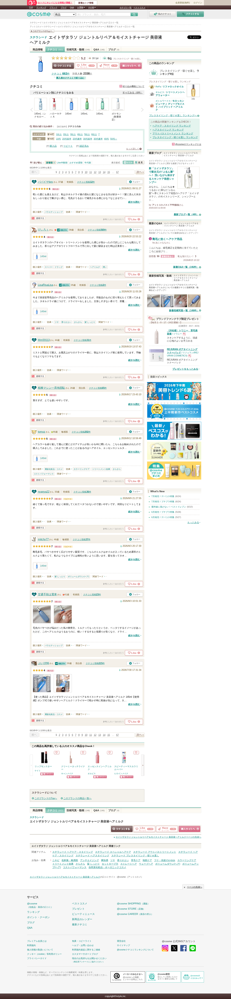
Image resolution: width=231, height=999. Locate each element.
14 (104, 172)
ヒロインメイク (121, 773)
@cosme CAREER (135, 914)
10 (86, 172)
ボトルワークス (163, 101)
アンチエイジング (89, 860)
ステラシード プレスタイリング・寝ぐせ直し (135, 855)
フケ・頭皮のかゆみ (164, 860)
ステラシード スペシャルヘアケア (113, 852)
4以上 (80, 134)
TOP (31, 7)
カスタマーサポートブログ (85, 954)
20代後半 (77, 139)
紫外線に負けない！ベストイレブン (168, 507)
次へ (140, 172)
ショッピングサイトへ (131, 66)
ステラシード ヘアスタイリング (92, 855)
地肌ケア (147, 860)
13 (99, 172)
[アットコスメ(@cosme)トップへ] (39, 15)
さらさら (78, 322)
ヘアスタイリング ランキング (168, 129)
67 (117, 172)
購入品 (53, 146)
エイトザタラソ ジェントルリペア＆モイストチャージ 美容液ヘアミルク (77, 821)
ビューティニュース (83, 914)
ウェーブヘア (146, 864)
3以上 (73, 134)
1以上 (59, 134)
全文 (139, 162)
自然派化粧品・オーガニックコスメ (107, 867)
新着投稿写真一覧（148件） (184, 310)
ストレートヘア (128, 864)
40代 (106, 139)
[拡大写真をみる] (42, 614)
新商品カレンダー (82, 919)
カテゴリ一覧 (126, 7)
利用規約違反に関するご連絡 (86, 949)
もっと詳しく (132, 149)
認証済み (84, 146)
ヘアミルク (95, 267)
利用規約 (31, 945)
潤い (105, 267)
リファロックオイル (173, 86)
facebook (183, 948)
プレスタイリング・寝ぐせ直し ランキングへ (173, 115)
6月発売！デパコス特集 (162, 517)
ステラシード (38, 37)
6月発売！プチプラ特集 (162, 512)
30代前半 (87, 139)
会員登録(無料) (182, 2)
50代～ (113, 139)
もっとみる (193, 522)
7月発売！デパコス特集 (162, 496)
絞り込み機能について (133, 86)
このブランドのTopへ (45, 798)
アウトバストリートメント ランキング (172, 133)
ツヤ (57, 322)
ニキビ (55, 860)
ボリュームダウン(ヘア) (78, 576)
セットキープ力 (110, 864)
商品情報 (38, 49)
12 (95, 172)
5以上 (87, 134)
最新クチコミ (79, 924)
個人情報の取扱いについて (40, 949)
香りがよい (66, 322)
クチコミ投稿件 (86, 182)
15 (108, 172)
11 (90, 172)
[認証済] (62, 229)
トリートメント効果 (101, 469)
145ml (43, 256)
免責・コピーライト (81, 941)
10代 (58, 139)
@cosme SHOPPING (133, 903)
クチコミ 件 (60, 73)
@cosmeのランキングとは (188, 144)
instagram (165, 948)
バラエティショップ (54, 212)
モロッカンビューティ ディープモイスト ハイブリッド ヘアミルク (170, 105)
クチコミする (63, 66)
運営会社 (121, 941)
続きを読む (134, 202)
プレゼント (78, 908)
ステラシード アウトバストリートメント (154, 852)
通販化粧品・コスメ (54, 469)
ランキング (41, 7)
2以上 (66, 134)
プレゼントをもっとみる (185, 369)
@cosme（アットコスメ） (130, 877)
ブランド (53, 7)
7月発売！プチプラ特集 (162, 501)
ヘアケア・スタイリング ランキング (171, 125)
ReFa (158, 86)
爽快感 (104, 860)
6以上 (94, 134)
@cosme (40, 905)
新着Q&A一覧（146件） (186, 267)
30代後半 (98, 139)
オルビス (92, 773)
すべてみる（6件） (133, 92)
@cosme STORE (131, 908)
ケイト (38, 771)
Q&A (72, 7)
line (192, 948)
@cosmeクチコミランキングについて (135, 949)
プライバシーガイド (37, 958)
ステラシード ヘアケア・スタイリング (72, 852)
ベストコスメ (139, 7)
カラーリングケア (82, 469)
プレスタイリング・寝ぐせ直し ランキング (175, 137)
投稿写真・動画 (78, 49)
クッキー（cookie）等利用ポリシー (44, 954)
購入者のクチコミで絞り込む (70, 78)
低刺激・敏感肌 (70, 860)
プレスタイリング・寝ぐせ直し (127, 59)
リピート (68, 146)
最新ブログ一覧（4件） (186, 214)
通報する (38, 218)
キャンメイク (67, 773)
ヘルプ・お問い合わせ (83, 945)
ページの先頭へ (158, 837)
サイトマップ (123, 945)
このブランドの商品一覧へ (77, 798)
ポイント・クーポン (38, 917)
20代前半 (66, 139)
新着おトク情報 (85, 3)
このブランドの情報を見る (42, 31)
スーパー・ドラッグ (54, 267)
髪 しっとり (90, 322)
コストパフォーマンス (44, 474)
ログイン (197, 2)
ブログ (64, 7)
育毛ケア (135, 860)
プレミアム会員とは (37, 941)
